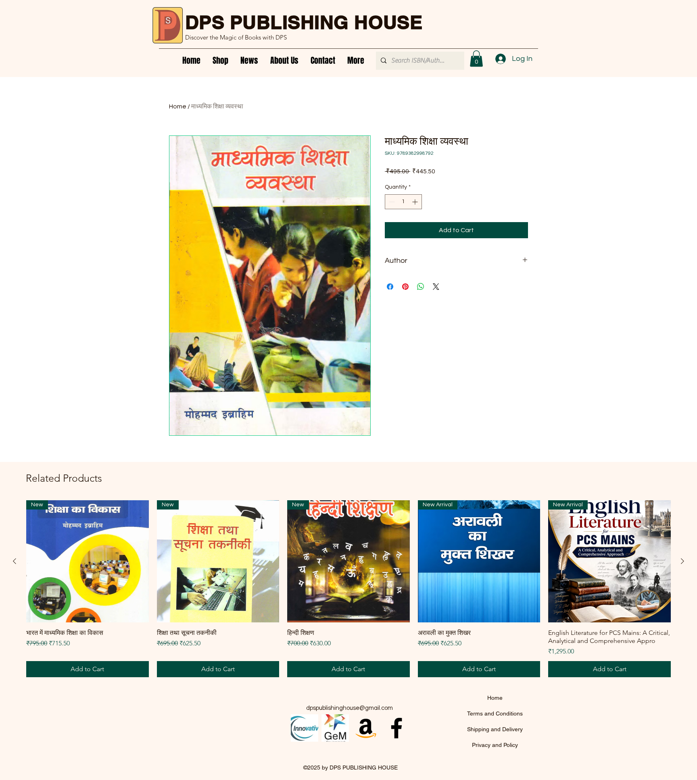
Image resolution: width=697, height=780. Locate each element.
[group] (348, 589)
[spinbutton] (403, 202)
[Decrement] (391, 202)
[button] (476, 58)
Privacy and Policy (495, 745)
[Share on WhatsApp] (421, 286)
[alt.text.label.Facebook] (396, 728)
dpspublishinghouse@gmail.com (349, 708)
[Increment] (416, 202)
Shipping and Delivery (495, 729)
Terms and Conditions (495, 713)
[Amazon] (366, 728)
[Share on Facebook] (390, 286)
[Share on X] (436, 286)
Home (177, 106)
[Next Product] (682, 561)
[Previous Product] (14, 561)
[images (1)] (335, 728)
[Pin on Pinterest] (405, 286)
